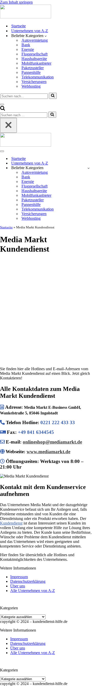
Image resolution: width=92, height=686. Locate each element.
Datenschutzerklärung (27, 581)
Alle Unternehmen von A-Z (32, 590)
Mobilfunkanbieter (36, 63)
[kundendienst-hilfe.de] (25, 17)
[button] (46, 35)
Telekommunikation (37, 77)
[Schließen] (8, 125)
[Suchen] (53, 96)
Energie (27, 49)
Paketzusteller (32, 68)
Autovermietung (34, 40)
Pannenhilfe (31, 72)
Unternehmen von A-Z (29, 31)
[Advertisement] (46, 305)
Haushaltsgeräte (34, 58)
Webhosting (31, 86)
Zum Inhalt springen (16, 2)
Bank (25, 45)
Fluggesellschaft (34, 54)
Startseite (18, 26)
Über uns (17, 586)
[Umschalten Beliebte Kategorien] (88, 168)
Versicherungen (34, 81)
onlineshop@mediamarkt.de (52, 442)
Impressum (19, 577)
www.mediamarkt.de (48, 451)
